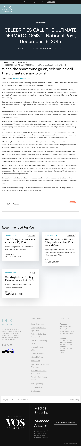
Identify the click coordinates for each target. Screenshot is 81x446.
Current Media (40, 22)
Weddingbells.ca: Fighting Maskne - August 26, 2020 (20, 279)
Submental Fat (37, 387)
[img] (42, 2)
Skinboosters (36, 391)
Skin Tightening (37, 383)
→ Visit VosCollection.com (65, 422)
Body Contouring (37, 324)
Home (6, 62)
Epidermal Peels (37, 353)
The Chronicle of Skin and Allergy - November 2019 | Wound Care (59, 242)
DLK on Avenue (25, 49)
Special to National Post (21, 78)
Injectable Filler (37, 357)
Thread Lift (35, 361)
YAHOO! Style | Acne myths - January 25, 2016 (20, 241)
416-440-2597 (70, 331)
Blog (12, 62)
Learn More (51, 2)
